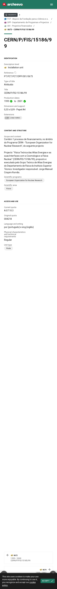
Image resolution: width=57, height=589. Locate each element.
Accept (45, 581)
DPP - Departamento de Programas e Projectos (28, 22)
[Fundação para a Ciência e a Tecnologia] (13, 5)
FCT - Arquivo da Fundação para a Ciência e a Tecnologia (27, 19)
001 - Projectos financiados (19, 26)
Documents (10, 15)
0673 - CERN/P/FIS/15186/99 (20, 29)
